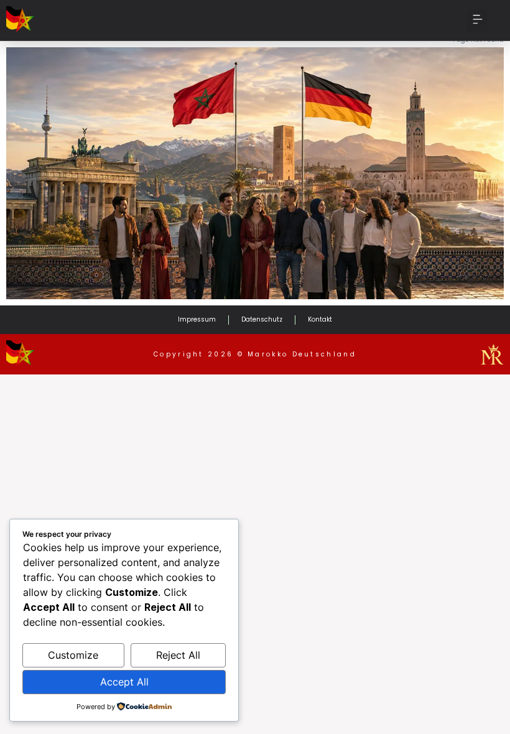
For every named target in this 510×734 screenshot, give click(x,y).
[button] (477, 20)
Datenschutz (261, 319)
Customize (73, 655)
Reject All (178, 655)
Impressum (197, 319)
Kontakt (320, 319)
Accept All (124, 682)
